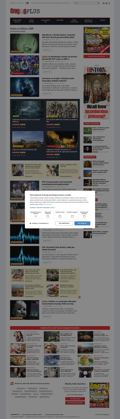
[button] (60, 207)
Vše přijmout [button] (82, 223)
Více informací (47, 204)
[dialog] (60, 209)
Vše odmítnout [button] (64, 223)
